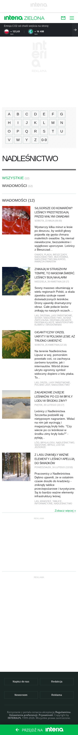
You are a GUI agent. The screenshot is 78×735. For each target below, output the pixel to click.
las (37, 315)
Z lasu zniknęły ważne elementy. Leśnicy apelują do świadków (54, 459)
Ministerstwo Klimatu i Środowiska (54, 323)
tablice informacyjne (48, 502)
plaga (48, 254)
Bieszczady (60, 254)
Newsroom (21, 695)
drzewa (45, 315)
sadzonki (40, 445)
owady (39, 254)
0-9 (44, 140)
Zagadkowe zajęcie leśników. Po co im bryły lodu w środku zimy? (53, 396)
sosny (38, 318)
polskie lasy (42, 385)
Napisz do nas (21, 681)
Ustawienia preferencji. (23, 715)
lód (37, 442)
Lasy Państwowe (61, 315)
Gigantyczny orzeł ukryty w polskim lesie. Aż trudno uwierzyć (55, 336)
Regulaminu (63, 712)
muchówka (61, 257)
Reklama (56, 695)
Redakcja (56, 681)
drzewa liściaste (60, 320)
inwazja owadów (45, 261)
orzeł (44, 382)
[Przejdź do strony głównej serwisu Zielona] (34, 18)
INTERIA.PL (14, 718)
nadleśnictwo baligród (50, 259)
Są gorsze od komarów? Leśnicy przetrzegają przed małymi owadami (54, 212)
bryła (51, 445)
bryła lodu (48, 442)
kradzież (45, 501)
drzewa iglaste (44, 322)
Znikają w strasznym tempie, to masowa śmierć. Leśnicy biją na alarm (55, 273)
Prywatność (46, 715)
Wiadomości (14, 186)
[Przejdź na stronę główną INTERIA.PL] (13, 18)
